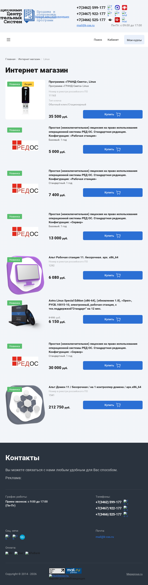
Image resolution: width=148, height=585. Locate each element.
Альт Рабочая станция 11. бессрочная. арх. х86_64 (83, 257)
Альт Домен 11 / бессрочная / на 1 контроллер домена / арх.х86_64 (95, 387)
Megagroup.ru (135, 574)
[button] (8, 39)
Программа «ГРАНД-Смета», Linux (72, 81)
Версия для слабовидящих (52, 16)
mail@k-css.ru (86, 25)
